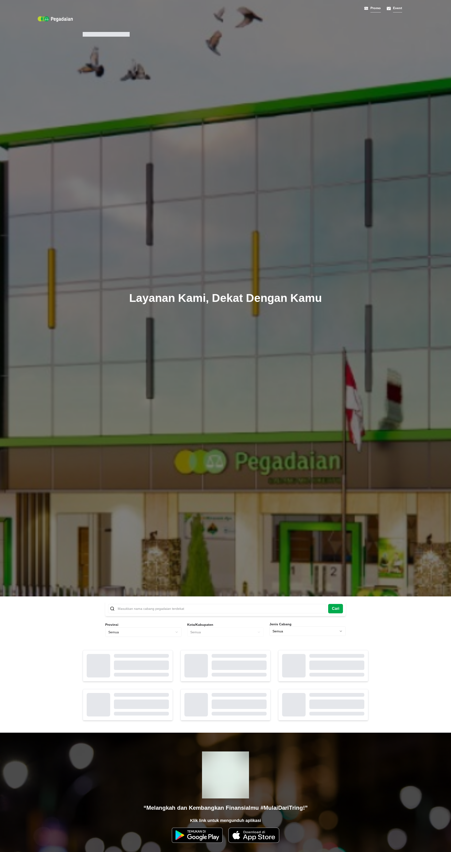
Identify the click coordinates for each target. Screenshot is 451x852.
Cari (335, 609)
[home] (55, 19)
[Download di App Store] (253, 835)
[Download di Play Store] (197, 835)
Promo (375, 8)
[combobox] (143, 632)
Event (397, 8)
